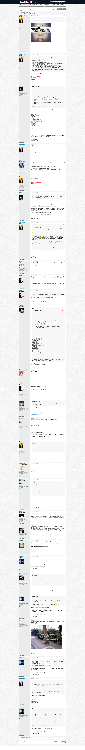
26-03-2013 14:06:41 (34, 175)
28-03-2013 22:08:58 (34, 463)
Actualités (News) (35, 12)
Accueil (20, 4)
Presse (54, 4)
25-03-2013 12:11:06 (34, 54)
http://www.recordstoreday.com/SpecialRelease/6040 (40, 20)
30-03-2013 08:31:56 (34, 525)
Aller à (20, 740)
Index (36, 6)
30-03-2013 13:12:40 (34, 540)
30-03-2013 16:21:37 (34, 572)
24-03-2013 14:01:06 (34, 15)
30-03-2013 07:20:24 (34, 511)
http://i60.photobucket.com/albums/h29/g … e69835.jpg (41, 665)
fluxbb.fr (65, 742)
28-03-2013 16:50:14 (34, 440)
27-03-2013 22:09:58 (34, 383)
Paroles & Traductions (47, 4)
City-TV (45, 6)
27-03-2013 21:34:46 (34, 368)
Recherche (47, 6)
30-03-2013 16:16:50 (34, 556)
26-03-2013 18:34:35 (34, 261)
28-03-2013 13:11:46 (34, 430)
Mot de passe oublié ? (60, 2)
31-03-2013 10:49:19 (34, 678)
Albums (41, 4)
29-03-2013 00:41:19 (34, 479)
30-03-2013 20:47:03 (34, 657)
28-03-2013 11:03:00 (34, 418)
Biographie (29, 4)
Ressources (62, 4)
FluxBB (65, 740)
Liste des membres (40, 6)
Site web (19, 235)
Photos (58, 4)
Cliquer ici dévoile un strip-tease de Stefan (36, 414)
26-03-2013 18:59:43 (34, 305)
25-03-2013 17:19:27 (34, 144)
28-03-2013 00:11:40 (34, 399)
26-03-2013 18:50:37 (34, 275)
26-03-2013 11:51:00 (34, 160)
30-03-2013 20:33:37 (34, 620)
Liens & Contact (28, 748)
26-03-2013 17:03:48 (34, 222)
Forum (24, 4)
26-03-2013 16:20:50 (34, 192)
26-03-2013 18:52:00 (34, 290)
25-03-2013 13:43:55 (34, 84)
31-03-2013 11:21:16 (34, 706)
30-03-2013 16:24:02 (34, 594)
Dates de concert (34, 4)
